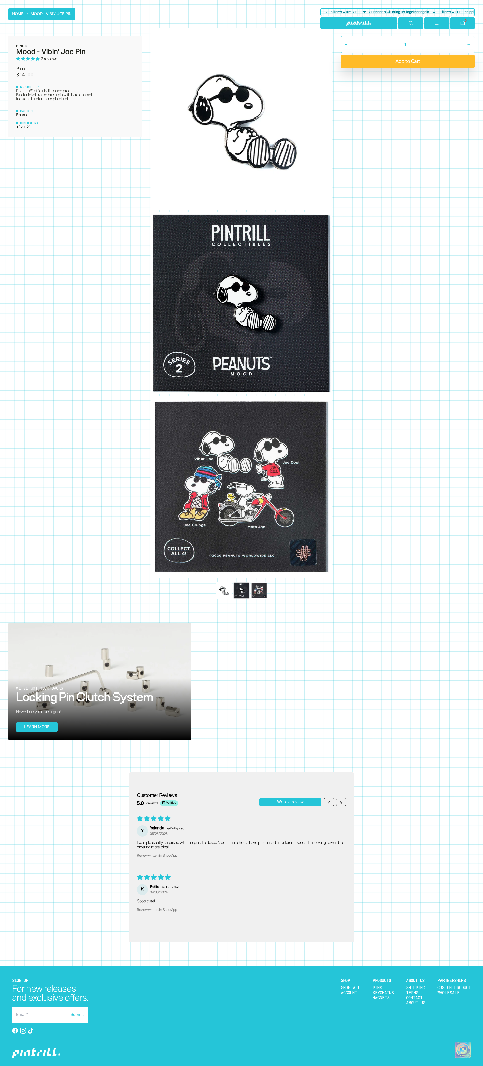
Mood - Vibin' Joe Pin (51, 14)
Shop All (350, 987)
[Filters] (329, 802)
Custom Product (454, 987)
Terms (412, 992)
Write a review (290, 802)
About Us (415, 1002)
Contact (414, 997)
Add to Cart (407, 61)
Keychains (383, 992)
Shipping (415, 987)
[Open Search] (410, 23)
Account (349, 992)
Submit (77, 1015)
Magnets (381, 997)
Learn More (37, 727)
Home (17, 14)
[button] (28, 59)
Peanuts (23, 91)
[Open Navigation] (436, 23)
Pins (377, 987)
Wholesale (448, 992)
